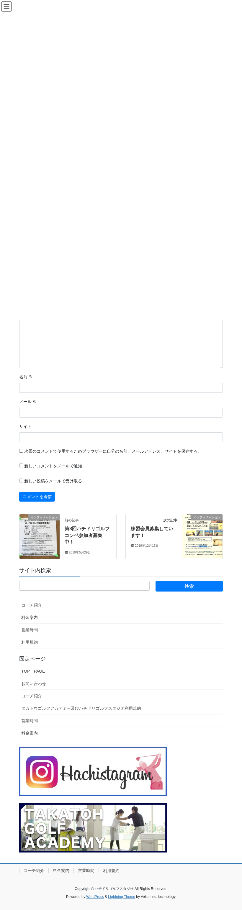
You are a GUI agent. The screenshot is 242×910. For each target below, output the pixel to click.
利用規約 (29, 642)
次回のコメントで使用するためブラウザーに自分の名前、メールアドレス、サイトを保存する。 (113, 451)
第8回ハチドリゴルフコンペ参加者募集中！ (87, 535)
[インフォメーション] (39, 536)
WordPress (95, 897)
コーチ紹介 (31, 605)
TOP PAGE (33, 671)
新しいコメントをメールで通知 (53, 466)
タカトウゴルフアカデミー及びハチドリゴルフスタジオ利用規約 (81, 708)
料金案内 (29, 617)
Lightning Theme (121, 897)
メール (28, 401)
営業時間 (29, 630)
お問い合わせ (33, 683)
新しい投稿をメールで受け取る (53, 481)
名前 (26, 376)
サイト (25, 426)
